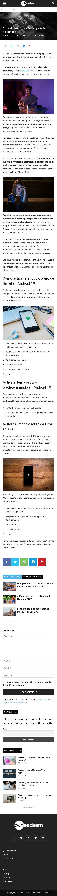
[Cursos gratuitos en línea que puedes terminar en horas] (9, 785)
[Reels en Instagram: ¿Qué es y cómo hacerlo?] (9, 760)
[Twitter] (11, 45)
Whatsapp (24, 70)
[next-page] (8, 621)
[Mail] (28, 838)
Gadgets (6, 877)
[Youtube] (42, 838)
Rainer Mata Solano (13, 36)
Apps (5, 869)
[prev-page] (4, 621)
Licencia (6, 854)
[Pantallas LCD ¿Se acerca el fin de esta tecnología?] (9, 798)
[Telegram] (23, 45)
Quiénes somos (9, 850)
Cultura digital (8, 881)
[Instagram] (21, 837)
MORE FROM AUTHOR (32, 576)
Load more (27, 808)
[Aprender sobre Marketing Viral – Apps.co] (9, 773)
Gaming (6, 873)
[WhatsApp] (17, 45)
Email (5, 729)
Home (3, 9)
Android (11, 9)
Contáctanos (8, 858)
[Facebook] (5, 45)
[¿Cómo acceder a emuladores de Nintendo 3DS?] (9, 599)
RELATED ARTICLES (12, 576)
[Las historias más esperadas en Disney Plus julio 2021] (9, 611)
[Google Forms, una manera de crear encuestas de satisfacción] (9, 586)
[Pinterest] (29, 45)
